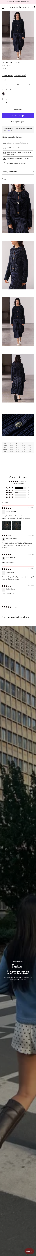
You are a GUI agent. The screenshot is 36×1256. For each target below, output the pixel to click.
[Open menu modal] (3, 8)
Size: (4, 80)
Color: (7, 90)
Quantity (4, 99)
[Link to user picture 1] (6, 525)
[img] (6, 508)
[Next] (33, 2)
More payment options (18, 122)
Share (6, 179)
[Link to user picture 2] (16, 525)
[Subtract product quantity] (3, 103)
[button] (9, 488)
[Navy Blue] (3, 93)
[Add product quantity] (9, 103)
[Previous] (3, 2)
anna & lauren (6, 65)
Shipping (4, 137)
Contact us (23, 163)
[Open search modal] (29, 8)
